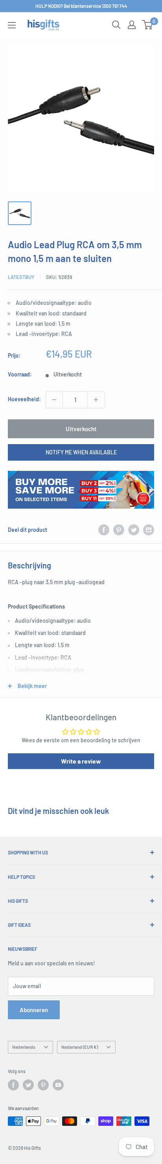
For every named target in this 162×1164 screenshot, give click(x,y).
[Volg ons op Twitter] (28, 1084)
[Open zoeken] (116, 24)
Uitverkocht (81, 428)
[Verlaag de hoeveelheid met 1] (54, 399)
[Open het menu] (12, 25)
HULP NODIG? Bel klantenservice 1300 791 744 (81, 6)
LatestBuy (21, 277)
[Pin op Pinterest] (118, 529)
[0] (148, 25)
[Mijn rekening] (132, 24)
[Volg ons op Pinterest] (43, 1084)
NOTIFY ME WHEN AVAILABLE (81, 452)
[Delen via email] (148, 529)
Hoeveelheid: (24, 399)
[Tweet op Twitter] (133, 529)
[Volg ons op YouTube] (58, 1084)
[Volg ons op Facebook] (13, 1084)
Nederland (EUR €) (79, 1047)
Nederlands (23, 1047)
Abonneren (34, 1009)
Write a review (81, 761)
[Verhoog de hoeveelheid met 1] (96, 399)
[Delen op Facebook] (103, 529)
